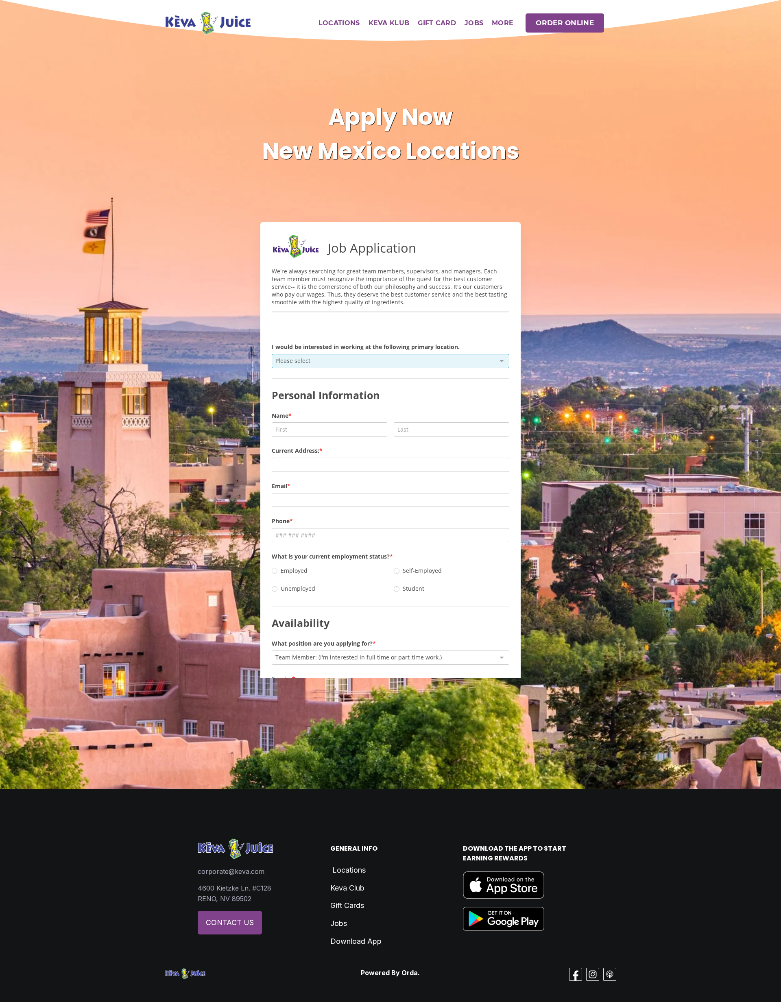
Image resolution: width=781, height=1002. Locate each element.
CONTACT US (230, 922)
